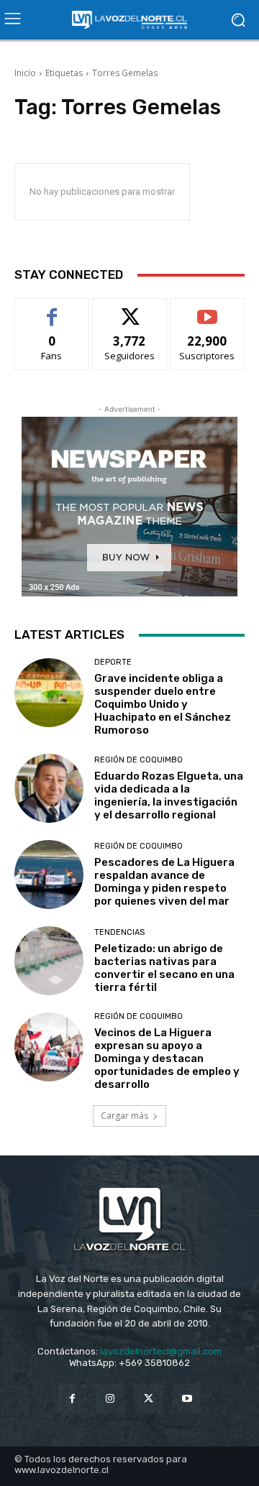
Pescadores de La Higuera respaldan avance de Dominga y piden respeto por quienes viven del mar (164, 882)
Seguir (129, 309)
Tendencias (119, 932)
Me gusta (52, 309)
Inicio (25, 73)
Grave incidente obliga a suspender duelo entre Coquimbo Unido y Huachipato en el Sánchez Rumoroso (162, 704)
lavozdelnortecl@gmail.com (161, 1351)
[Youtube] (187, 1398)
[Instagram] (110, 1398)
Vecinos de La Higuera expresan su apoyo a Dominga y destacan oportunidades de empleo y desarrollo (167, 1058)
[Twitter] (149, 1398)
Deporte (113, 662)
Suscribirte (208, 309)
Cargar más (124, 1115)
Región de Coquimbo (138, 760)
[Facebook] (72, 1398)
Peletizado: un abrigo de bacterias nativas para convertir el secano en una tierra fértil (164, 968)
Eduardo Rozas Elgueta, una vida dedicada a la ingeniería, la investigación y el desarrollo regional (168, 795)
